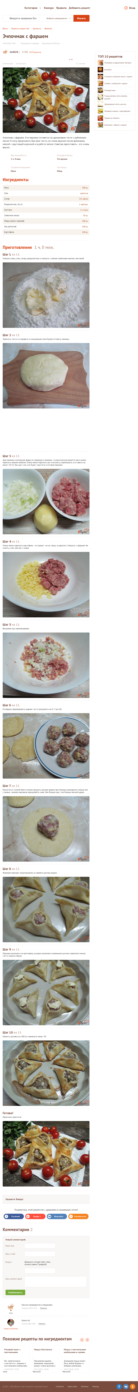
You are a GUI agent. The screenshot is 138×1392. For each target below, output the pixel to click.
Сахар (7, 199)
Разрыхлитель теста (13, 204)
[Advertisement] (46, 430)
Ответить (43, 1308)
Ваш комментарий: (14, 1279)
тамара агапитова (11, 1329)
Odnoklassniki (80, 1216)
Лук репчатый (10, 226)
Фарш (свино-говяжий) (14, 221)
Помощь (95, 1386)
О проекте (60, 1386)
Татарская (62, 159)
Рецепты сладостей (20, 28)
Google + (37, 1216)
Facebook (15, 1216)
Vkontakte (58, 1216)
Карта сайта (72, 1386)
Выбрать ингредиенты (56, 18)
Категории (31, 8)
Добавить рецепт (79, 8)
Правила (61, 8)
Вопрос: (9, 1262)
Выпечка (48, 28)
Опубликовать (15, 1292)
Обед (59, 171)
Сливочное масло (11, 215)
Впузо (5, 28)
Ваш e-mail (10, 1254)
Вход (132, 7)
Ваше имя (10, 1245)
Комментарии (8, 63)
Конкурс (49, 8)
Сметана (8, 210)
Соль (6, 193)
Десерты (37, 28)
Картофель (9, 232)
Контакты (84, 1386)
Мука (6, 187)
